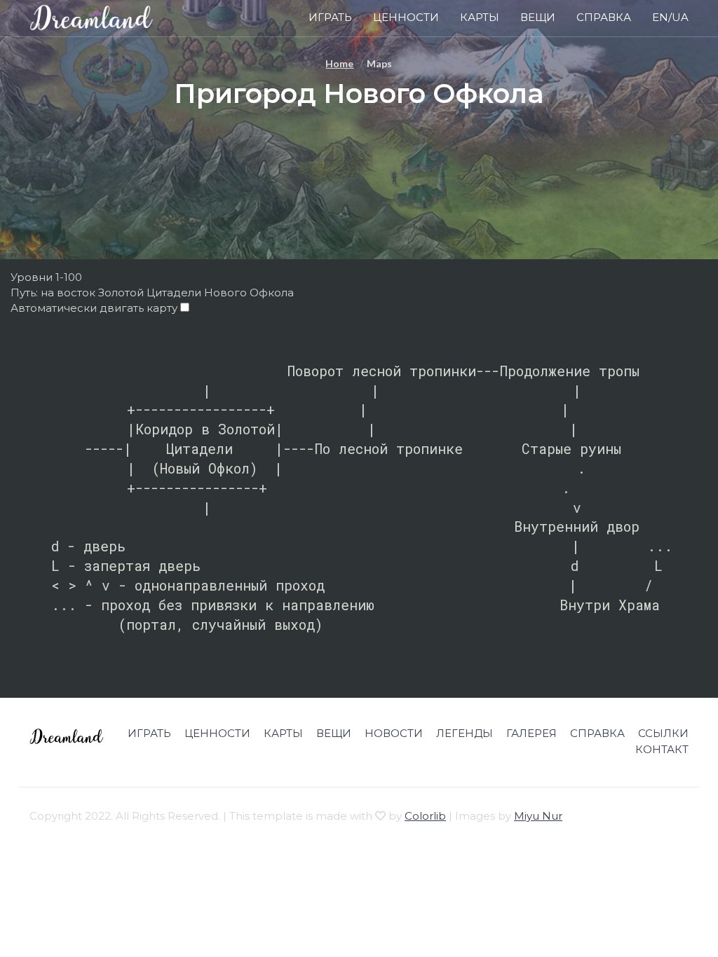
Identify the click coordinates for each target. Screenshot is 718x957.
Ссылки (663, 733)
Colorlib (425, 815)
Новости (394, 733)
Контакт (662, 749)
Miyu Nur (538, 815)
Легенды (464, 733)
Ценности (406, 17)
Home (339, 63)
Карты (479, 17)
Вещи (537, 17)
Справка (603, 17)
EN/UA (670, 17)
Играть (330, 17)
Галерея (531, 733)
